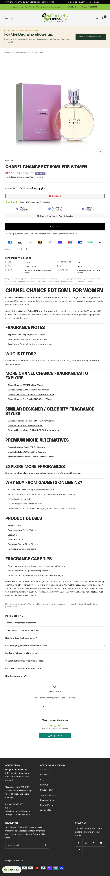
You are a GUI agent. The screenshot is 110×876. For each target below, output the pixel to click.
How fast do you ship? (15, 676)
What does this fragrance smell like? (22, 630)
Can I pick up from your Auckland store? (24, 668)
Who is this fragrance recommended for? (24, 661)
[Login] (97, 18)
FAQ (42, 779)
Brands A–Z (45, 774)
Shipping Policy (47, 800)
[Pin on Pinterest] (17, 249)
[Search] (12, 18)
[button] (11, 870)
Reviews (44, 784)
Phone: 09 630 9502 (89, 7)
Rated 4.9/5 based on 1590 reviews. (36, 202)
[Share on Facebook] (13, 249)
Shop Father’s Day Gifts (91, 37)
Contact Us (45, 810)
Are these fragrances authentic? (20, 622)
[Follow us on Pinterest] (93, 842)
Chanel (9, 161)
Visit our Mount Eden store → (19, 814)
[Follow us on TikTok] (78, 850)
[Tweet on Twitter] (22, 249)
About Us (44, 769)
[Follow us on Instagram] (86, 842)
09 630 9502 (18, 804)
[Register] (45, 845)
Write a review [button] (55, 735)
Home (7, 52)
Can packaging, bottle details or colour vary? (26, 645)
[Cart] (103, 17)
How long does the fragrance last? (21, 638)
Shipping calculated (25, 177)
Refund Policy (46, 805)
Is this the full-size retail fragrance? (21, 653)
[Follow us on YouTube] (101, 842)
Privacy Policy (46, 790)
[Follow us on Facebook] (78, 842)
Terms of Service (48, 795)
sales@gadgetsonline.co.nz (17, 811)
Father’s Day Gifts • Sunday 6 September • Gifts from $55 (30, 2)
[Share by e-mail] (26, 249)
